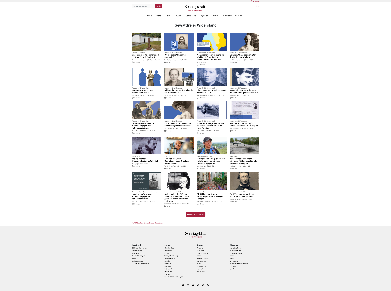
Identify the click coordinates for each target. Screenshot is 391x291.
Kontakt (167, 261)
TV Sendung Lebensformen (140, 264)
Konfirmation (201, 266)
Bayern (215, 15)
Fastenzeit (200, 251)
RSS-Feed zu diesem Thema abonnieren (148, 222)
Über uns (167, 274)
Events (232, 256)
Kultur (178, 15)
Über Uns (239, 15)
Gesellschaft (191, 15)
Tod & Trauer (201, 271)
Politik (168, 15)
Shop (257, 6)
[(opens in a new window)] (183, 285)
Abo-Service (168, 251)
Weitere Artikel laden (195, 214)
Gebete (232, 258)
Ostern (199, 256)
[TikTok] (198, 285)
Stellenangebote (169, 258)
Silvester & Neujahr (203, 258)
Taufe (199, 264)
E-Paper (167, 253)
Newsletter (227, 15)
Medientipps (136, 253)
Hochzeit (200, 269)
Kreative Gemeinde (236, 253)
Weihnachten (201, 261)
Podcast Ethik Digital (138, 256)
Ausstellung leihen (235, 248)
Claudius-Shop (169, 248)
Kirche (158, 15)
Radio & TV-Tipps (137, 261)
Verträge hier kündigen (171, 256)
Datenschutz (168, 269)
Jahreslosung (234, 261)
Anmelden (256, 1)
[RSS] (208, 285)
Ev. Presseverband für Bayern (173, 277)
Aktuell (149, 15)
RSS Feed (233, 266)
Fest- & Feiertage (202, 253)
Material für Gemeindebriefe (239, 264)
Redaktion (167, 264)
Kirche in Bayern (137, 251)
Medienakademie (235, 251)
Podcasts (135, 258)
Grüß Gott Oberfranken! (139, 248)
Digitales (204, 15)
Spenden (232, 269)
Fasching (200, 248)
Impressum (168, 271)
